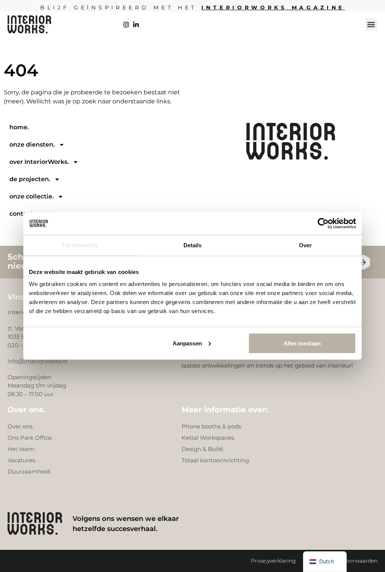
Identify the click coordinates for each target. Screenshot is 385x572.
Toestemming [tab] (79, 245)
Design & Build (202, 448)
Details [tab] (192, 245)
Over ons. (20, 426)
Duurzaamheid (29, 471)
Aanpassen (187, 343)
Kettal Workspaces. (208, 437)
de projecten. (29, 179)
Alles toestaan (302, 343)
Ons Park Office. (30, 437)
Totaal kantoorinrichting (215, 460)
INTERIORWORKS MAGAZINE (273, 7)
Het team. (21, 448)
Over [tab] (305, 245)
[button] (371, 24)
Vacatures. (22, 460)
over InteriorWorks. (39, 161)
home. (19, 127)
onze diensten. (32, 144)
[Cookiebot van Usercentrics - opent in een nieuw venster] (323, 223)
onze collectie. (31, 196)
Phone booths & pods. (212, 426)
